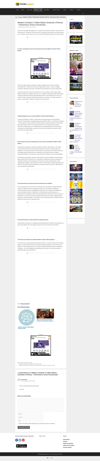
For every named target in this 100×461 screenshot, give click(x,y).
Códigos (78, 9)
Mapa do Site (42, 436)
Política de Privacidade (68, 445)
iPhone (26, 362)
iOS (40, 9)
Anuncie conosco (67, 447)
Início (16, 17)
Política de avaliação (68, 443)
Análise (64, 9)
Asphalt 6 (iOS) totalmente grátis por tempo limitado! (30, 364)
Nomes (71, 9)
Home (17, 9)
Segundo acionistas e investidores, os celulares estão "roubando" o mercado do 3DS (37, 365)
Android (36, 9)
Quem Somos (66, 439)
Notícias (22, 9)
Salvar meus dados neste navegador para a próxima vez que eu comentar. (37, 423)
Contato (65, 441)
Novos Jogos (29, 9)
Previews (30, 362)
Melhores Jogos (56, 9)
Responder (21, 389)
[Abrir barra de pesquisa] (83, 13)
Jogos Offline (46, 9)
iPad (24, 362)
